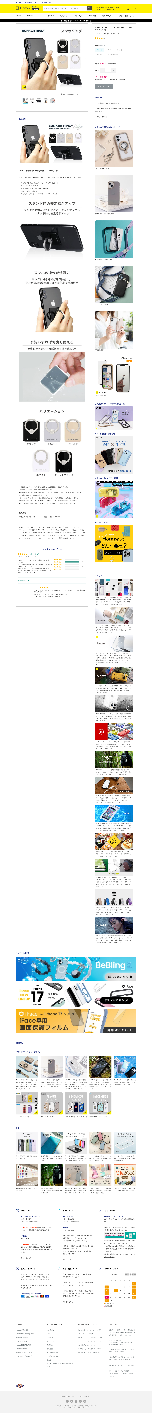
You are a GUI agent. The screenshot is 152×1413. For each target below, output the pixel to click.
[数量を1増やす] (113, 70)
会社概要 (50, 1349)
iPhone (18, 16)
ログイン (50, 1337)
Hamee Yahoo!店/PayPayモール (26, 1334)
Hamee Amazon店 (22, 1337)
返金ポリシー (51, 1360)
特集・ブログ (106, 16)
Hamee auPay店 (21, 1341)
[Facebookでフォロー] (67, 1401)
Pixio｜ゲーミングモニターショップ (89, 1352)
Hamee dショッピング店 (24, 1352)
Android (30, 16)
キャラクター (78, 16)
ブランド (51, 16)
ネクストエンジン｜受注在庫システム (90, 1337)
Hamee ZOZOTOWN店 (23, 1345)
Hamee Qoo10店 (21, 1349)
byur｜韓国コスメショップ (86, 1345)
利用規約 (50, 1345)
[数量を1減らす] (102, 70)
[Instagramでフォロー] (76, 1401)
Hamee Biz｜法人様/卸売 (24, 1356)
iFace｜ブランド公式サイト (87, 1334)
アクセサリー (64, 16)
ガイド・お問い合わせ (126, 16)
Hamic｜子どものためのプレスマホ (89, 1349)
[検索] (89, 8)
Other (97, 34)
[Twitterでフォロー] (71, 1401)
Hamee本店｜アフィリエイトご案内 (89, 1330)
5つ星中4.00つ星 (34, 554)
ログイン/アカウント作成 (104, 9)
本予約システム (127, 1227)
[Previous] (18, 59)
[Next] (85, 59)
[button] (99, 38)
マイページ (50, 1341)
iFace (40, 16)
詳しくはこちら (26, 1258)
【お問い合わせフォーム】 (123, 1240)
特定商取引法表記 (53, 1356)
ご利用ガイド (51, 1330)
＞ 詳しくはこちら (101, 117)
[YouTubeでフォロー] (84, 1401)
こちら (122, 1219)
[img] (44, 587)
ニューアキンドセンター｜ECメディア (90, 1341)
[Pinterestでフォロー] (80, 1401)
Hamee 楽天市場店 (22, 1330)
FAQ (48, 1334)
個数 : (97, 70)
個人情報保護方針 (53, 1352)
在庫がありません (104, 86)
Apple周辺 (92, 16)
